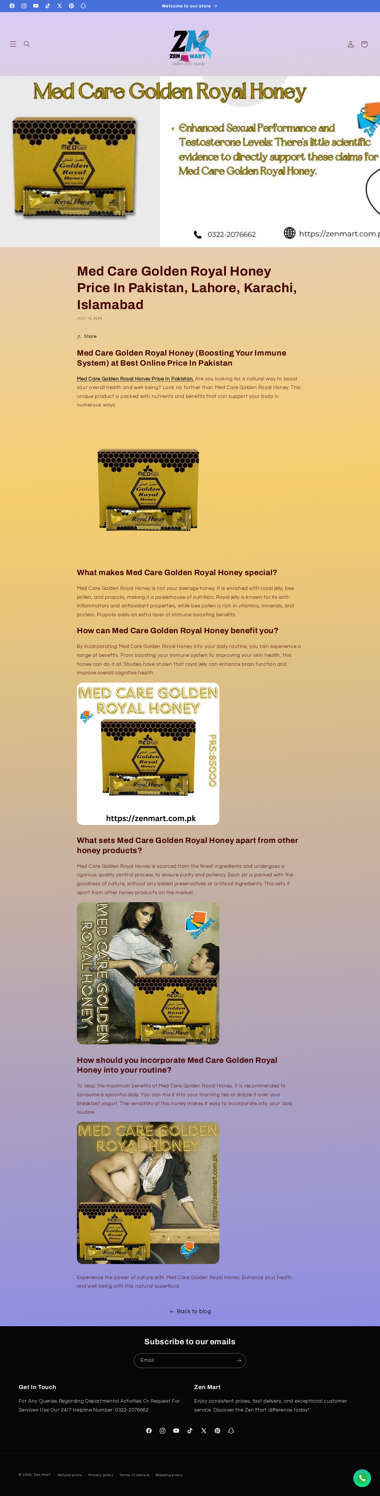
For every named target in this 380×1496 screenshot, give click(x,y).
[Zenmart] (148, 1044)
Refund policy (70, 1475)
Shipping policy (169, 1475)
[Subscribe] (239, 1360)
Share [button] (90, 336)
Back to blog (194, 1311)
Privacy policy (100, 1475)
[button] (13, 44)
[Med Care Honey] (148, 556)
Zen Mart (42, 1474)
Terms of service (134, 1475)
